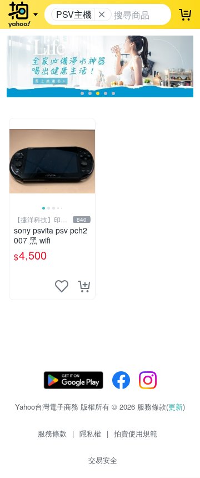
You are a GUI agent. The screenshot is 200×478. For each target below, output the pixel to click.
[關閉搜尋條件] (102, 14)
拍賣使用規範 (135, 433)
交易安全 (102, 460)
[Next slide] (88, 161)
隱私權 (90, 433)
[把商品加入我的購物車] (84, 286)
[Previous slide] (16, 161)
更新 (175, 406)
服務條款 (52, 433)
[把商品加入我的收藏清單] (61, 286)
